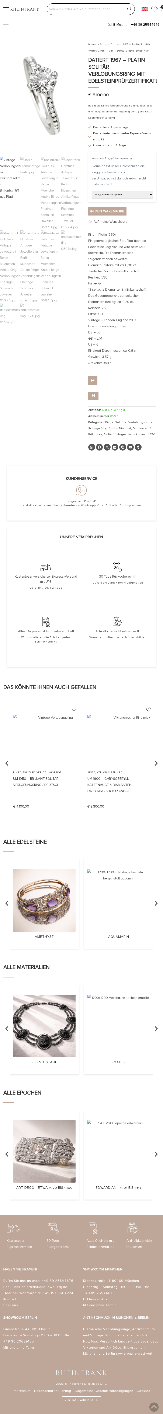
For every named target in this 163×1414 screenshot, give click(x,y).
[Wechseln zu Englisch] (145, 9)
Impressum (22, 1391)
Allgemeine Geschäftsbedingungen (103, 1391)
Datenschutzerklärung (52, 1391)
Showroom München (103, 1269)
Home (92, 44)
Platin (108, 434)
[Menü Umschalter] (5, 23)
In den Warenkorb (107, 211)
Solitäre (121, 422)
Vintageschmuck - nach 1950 (134, 434)
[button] (107, 222)
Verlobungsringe (140, 422)
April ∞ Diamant (119, 428)
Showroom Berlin (20, 1318)
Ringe (109, 422)
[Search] (129, 9)
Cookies (143, 1391)
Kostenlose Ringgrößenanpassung (112, 158)
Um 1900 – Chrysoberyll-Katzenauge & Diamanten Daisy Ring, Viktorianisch (109, 785)
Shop (103, 44)
